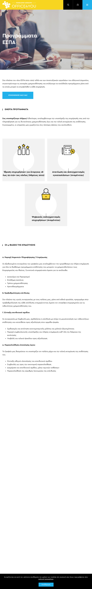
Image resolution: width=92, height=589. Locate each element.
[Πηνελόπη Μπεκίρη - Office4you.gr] (19, 5)
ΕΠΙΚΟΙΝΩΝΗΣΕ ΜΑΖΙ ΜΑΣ (17, 95)
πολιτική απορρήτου (45, 579)
